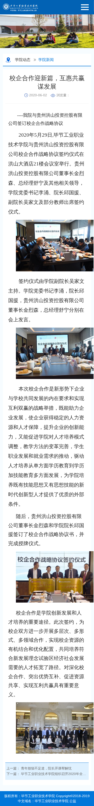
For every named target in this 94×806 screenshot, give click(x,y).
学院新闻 (46, 60)
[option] (47, 31)
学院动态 (22, 60)
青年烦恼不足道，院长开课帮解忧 (46, 768)
